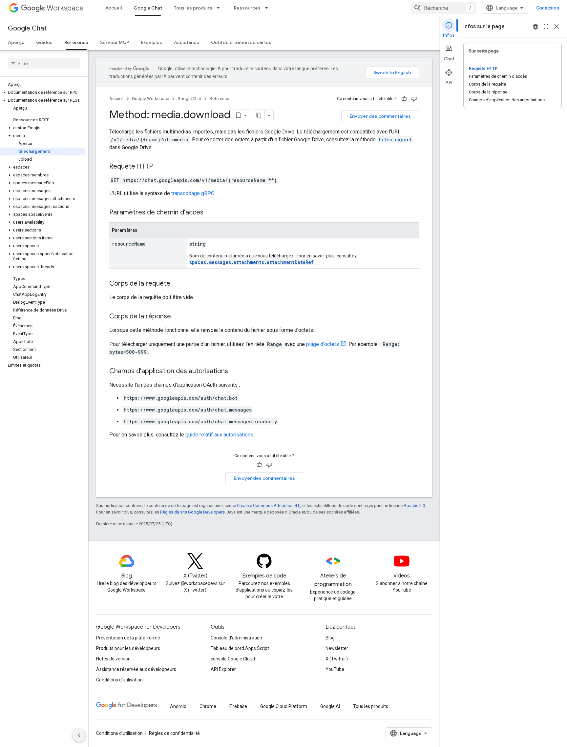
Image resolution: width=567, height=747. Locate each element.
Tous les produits (193, 8)
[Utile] (404, 99)
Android (178, 706)
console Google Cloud (233, 658)
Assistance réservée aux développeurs (136, 669)
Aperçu (16, 42)
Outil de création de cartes (241, 42)
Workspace (65, 8)
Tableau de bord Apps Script (240, 648)
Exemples (151, 42)
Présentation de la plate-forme (128, 637)
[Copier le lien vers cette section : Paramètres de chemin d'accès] (210, 213)
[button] (43, 92)
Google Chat (148, 8)
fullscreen (546, 26)
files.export (395, 139)
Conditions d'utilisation (119, 679)
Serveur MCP (114, 42)
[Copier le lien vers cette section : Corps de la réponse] (177, 317)
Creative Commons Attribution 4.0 (268, 505)
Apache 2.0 (414, 505)
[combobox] (443, 8)
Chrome (208, 706)
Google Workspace (150, 98)
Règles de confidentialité (174, 733)
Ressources (247, 8)
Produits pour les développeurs (128, 648)
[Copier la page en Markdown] (259, 115)
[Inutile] (414, 99)
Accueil (113, 8)
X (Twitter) (337, 658)
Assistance (186, 42)
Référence (76, 42)
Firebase (238, 706)
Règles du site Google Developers (192, 512)
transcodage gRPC (192, 193)
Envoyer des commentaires (380, 116)
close (556, 26)
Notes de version (113, 658)
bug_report (535, 26)
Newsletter (337, 648)
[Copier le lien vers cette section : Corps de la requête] (176, 284)
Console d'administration (236, 637)
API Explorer (223, 669)
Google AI (330, 706)
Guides (44, 42)
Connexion (547, 7)
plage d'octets (322, 344)
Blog (330, 637)
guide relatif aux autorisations (219, 435)
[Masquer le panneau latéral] (79, 735)
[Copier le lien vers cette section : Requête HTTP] (159, 167)
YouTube (335, 669)
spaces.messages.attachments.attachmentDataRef (251, 262)
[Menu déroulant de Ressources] (268, 8)
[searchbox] (44, 63)
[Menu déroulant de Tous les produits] (220, 8)
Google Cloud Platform (283, 706)
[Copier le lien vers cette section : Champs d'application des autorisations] (234, 371)
